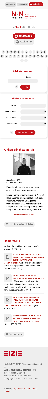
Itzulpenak (25, 41)
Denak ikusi (15, 334)
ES (23, 26)
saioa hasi (37, 4)
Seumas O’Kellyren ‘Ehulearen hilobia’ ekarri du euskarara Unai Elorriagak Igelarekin (27, 318)
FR (28, 26)
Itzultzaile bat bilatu (20, 224)
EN (33, 26)
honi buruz (10, 4)
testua (28, 77)
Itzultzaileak (25, 35)
